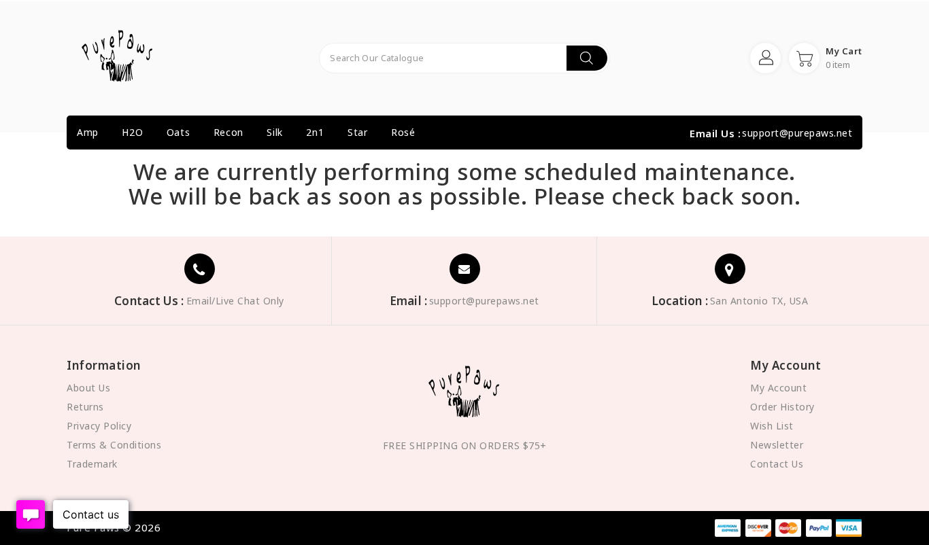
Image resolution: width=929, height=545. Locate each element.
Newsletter (776, 444)
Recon (228, 132)
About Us (88, 387)
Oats (178, 132)
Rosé (403, 132)
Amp (88, 132)
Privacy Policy (99, 425)
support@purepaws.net (797, 133)
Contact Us (776, 463)
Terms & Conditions (114, 444)
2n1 (315, 132)
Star (357, 132)
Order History (782, 406)
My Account (778, 387)
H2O (132, 132)
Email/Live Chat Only (235, 301)
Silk (274, 132)
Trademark (92, 463)
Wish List (772, 425)
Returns (85, 406)
